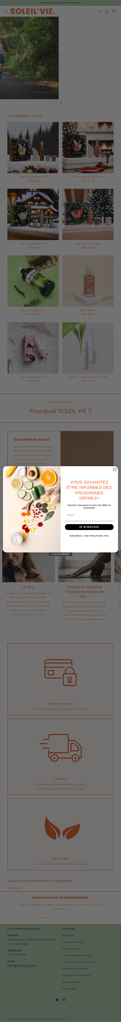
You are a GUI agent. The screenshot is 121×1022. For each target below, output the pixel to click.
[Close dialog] (115, 469)
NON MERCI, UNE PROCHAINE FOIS (89, 536)
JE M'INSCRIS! (89, 527)
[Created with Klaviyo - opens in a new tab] (60, 554)
